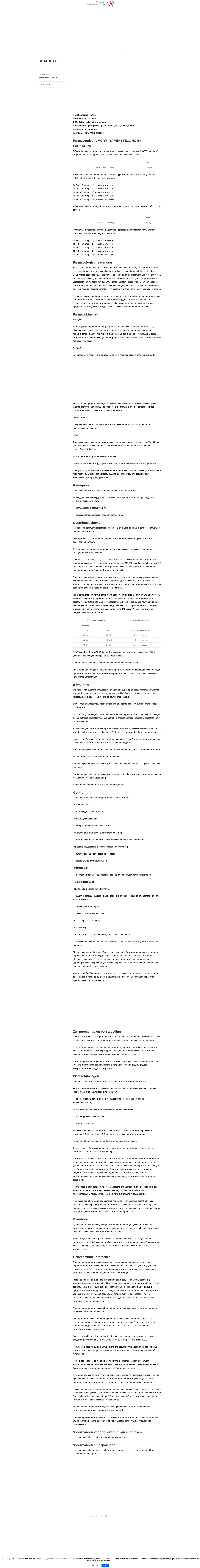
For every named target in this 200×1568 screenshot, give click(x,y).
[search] (160, 3)
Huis (40, 52)
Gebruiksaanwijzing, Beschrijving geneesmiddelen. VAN (97, 52)
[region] (100, 26)
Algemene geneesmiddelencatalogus (59, 52)
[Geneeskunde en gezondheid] (100, 3)
